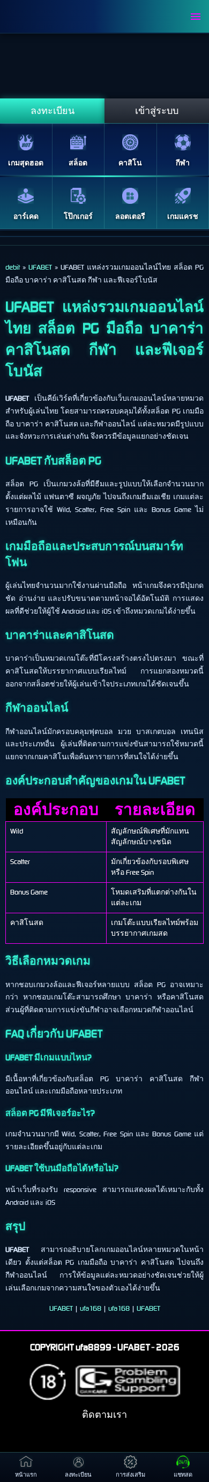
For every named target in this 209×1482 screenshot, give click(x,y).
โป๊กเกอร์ (78, 216)
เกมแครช (182, 216)
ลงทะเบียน (52, 111)
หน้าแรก (26, 1474)
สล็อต (78, 162)
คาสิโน (130, 162)
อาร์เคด (26, 216)
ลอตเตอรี (130, 216)
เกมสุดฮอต (25, 162)
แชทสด (183, 1474)
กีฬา (183, 162)
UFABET (61, 1308)
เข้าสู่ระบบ (156, 111)
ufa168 (90, 1308)
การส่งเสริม (130, 1474)
